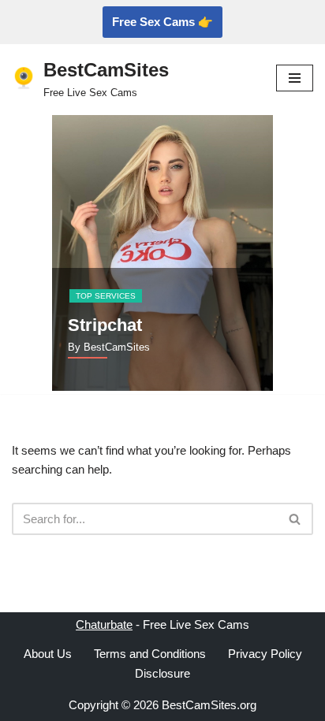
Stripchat (105, 325)
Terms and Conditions (150, 653)
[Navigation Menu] (294, 78)
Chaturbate (104, 624)
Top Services (106, 296)
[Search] (295, 519)
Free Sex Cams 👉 (162, 21)
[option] (162, 253)
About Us (48, 653)
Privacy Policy (265, 653)
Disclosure (162, 673)
